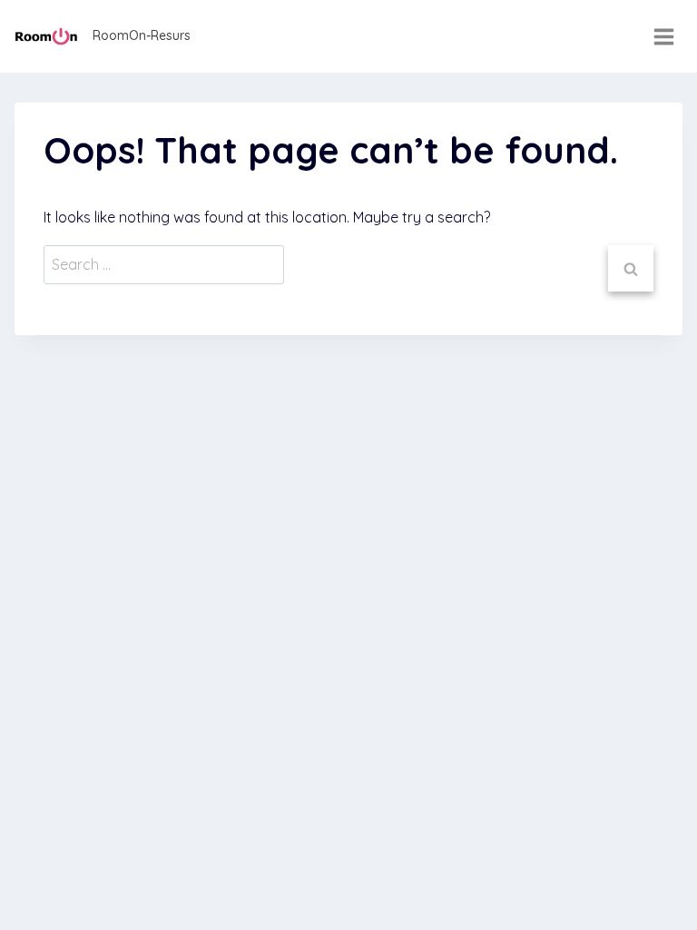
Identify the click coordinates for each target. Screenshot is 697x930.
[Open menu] (663, 36)
